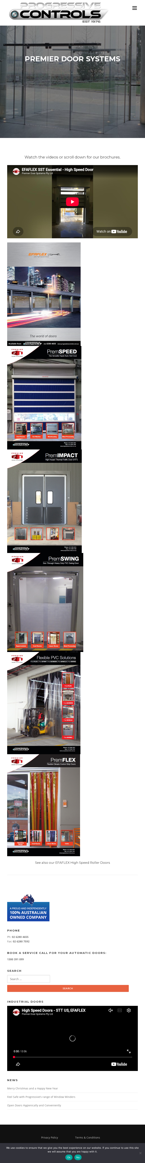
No (78, 1157)
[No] (140, 1153)
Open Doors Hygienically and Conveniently (34, 1105)
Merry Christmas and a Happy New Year (32, 1088)
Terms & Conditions (87, 1137)
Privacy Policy (49, 1137)
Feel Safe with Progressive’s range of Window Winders (41, 1097)
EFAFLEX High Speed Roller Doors (82, 862)
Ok (69, 1157)
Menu (134, 8)
